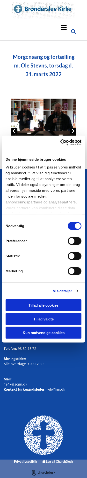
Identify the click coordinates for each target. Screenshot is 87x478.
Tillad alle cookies (43, 305)
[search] (73, 33)
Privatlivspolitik (25, 461)
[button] (40, 27)
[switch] (74, 241)
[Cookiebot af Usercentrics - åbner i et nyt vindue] (61, 142)
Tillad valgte (43, 319)
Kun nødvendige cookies (44, 333)
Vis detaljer (62, 291)
